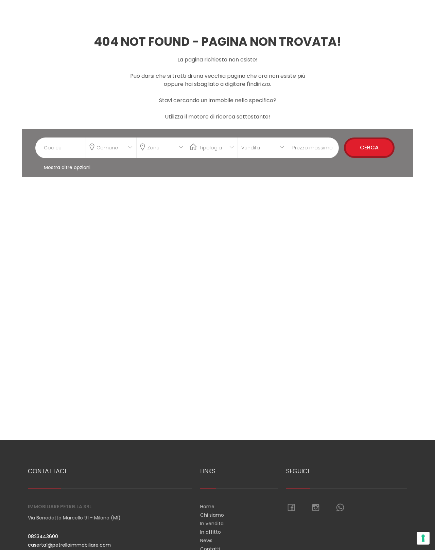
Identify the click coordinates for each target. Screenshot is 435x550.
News (206, 540)
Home (207, 506)
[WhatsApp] (340, 507)
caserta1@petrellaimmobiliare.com (69, 545)
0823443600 (43, 536)
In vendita (212, 523)
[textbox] (106, 146)
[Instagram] (316, 507)
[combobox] (111, 148)
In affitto (210, 532)
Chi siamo (212, 515)
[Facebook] (291, 507)
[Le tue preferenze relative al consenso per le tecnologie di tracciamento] (423, 538)
